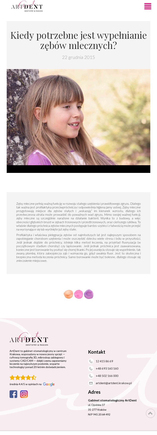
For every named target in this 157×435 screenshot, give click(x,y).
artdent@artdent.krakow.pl (114, 383)
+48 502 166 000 (107, 375)
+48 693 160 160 (107, 368)
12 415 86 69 (104, 361)
